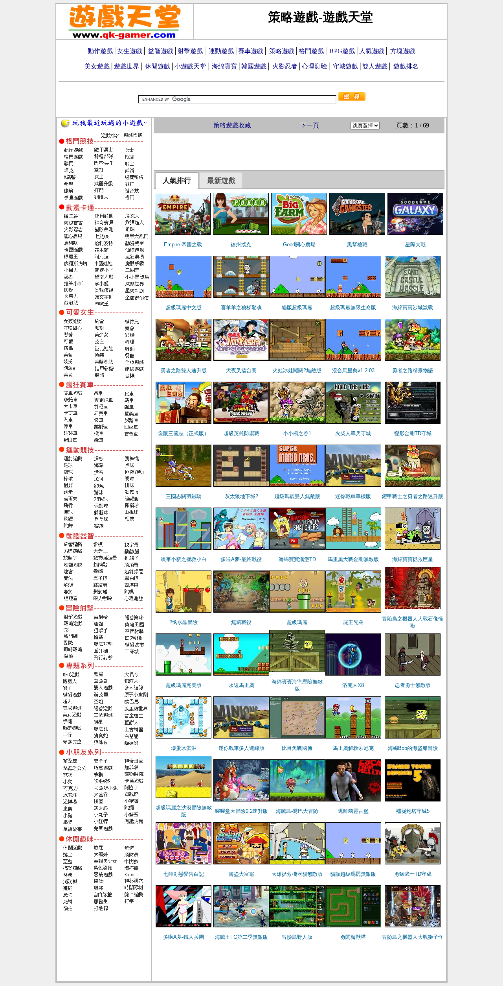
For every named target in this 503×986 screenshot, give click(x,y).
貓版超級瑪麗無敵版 (353, 874)
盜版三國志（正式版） (183, 433)
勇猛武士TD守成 (412, 874)
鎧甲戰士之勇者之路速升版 (412, 496)
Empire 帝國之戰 (183, 244)
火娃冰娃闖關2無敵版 (297, 370)
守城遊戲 (345, 66)
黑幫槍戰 (357, 244)
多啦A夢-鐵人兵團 (183, 937)
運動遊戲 (221, 51)
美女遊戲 (97, 66)
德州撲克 (241, 244)
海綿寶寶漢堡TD (297, 559)
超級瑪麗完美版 (184, 685)
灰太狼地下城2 (241, 496)
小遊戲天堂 (190, 66)
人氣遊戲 (371, 51)
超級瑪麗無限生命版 (353, 307)
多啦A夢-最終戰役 (241, 559)
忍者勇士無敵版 (413, 685)
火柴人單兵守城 (353, 433)
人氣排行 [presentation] (177, 181)
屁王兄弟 (353, 622)
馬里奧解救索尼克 (353, 748)
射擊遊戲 (190, 51)
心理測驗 (314, 66)
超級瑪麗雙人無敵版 (297, 496)
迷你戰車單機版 (353, 496)
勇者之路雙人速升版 (184, 370)
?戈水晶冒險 (183, 622)
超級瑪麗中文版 (184, 307)
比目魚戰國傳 (297, 748)
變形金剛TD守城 (412, 433)
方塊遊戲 (402, 51)
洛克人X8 (353, 685)
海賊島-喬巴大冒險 (297, 811)
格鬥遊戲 (311, 51)
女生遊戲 (129, 51)
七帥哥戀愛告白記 (183, 874)
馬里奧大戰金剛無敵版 (353, 559)
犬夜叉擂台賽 (241, 370)
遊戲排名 (406, 66)
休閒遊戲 (157, 66)
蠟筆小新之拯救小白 (184, 559)
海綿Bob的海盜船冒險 (413, 748)
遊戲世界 (126, 66)
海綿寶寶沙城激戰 (412, 307)
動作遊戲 (100, 51)
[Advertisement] (299, 151)
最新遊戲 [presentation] (221, 181)
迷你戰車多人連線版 (241, 748)
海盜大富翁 (241, 874)
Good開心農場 (299, 244)
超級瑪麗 (297, 622)
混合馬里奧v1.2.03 (353, 370)
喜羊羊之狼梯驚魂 (241, 307)
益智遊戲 (160, 51)
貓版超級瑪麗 (297, 307)
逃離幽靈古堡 (353, 811)
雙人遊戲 (374, 66)
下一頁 (309, 125)
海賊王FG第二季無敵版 (241, 937)
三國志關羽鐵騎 (184, 496)
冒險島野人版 (297, 937)
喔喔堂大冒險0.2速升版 (241, 811)
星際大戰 (415, 244)
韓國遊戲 (253, 66)
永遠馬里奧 (241, 685)
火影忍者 (284, 66)
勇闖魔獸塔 (353, 937)
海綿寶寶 (224, 66)
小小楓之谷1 (297, 433)
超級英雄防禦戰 (241, 433)
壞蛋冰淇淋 (183, 748)
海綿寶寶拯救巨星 (412, 559)
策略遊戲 (281, 51)
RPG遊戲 (342, 51)
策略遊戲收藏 (232, 125)
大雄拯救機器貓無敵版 (297, 874)
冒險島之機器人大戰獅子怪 (412, 937)
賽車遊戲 (250, 51)
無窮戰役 (241, 622)
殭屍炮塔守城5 (413, 811)
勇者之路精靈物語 (412, 370)
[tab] (177, 180)
